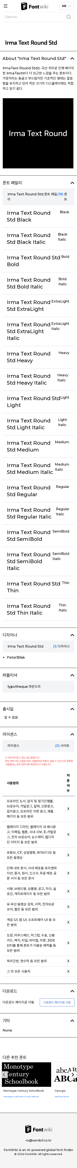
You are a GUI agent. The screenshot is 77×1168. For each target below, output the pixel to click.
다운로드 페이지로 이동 (57, 1002)
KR (64, 6)
